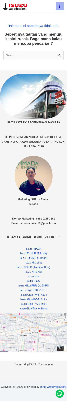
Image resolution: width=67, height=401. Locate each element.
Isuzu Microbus (33, 262)
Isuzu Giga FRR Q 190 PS (33, 285)
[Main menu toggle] (60, 6)
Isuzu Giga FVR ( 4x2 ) (33, 294)
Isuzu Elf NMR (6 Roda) (33, 258)
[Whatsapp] (60, 394)
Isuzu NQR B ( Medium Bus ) (33, 267)
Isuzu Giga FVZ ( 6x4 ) (34, 304)
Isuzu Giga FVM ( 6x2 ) (33, 299)
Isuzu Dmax (33, 281)
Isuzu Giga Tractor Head (33, 308)
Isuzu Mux (33, 276)
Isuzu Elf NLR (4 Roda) (33, 253)
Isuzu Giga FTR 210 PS (33, 290)
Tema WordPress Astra (53, 386)
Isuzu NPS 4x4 (33, 271)
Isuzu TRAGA (33, 248)
